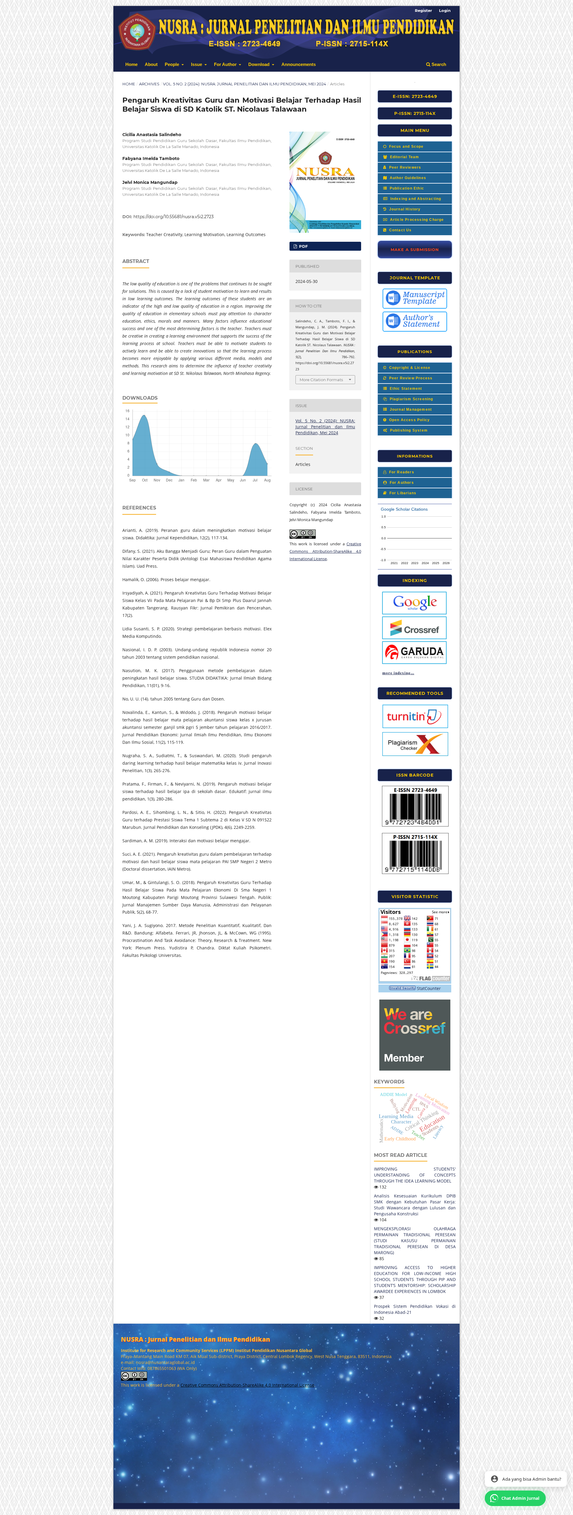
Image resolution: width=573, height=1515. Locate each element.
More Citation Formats (321, 379)
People (172, 64)
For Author (226, 64)
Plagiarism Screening (410, 399)
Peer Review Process (410, 378)
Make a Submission (415, 249)
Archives (149, 83)
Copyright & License (409, 368)
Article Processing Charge (416, 220)
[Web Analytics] (402, 988)
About (151, 64)
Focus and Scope (405, 146)
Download (259, 64)
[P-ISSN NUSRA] (415, 873)
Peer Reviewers (404, 167)
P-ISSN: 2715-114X (415, 113)
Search (438, 64)
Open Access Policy (409, 420)
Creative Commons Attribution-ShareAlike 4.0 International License (325, 551)
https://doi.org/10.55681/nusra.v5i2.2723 (173, 216)
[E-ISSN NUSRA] (415, 825)
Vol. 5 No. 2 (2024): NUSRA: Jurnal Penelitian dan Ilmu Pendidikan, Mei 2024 (244, 83)
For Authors (401, 483)
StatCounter (429, 988)
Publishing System (408, 430)
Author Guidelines (407, 178)
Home (131, 64)
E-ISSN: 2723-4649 (415, 96)
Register (423, 10)
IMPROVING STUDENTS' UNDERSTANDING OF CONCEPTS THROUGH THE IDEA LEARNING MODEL (415, 1175)
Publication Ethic (406, 188)
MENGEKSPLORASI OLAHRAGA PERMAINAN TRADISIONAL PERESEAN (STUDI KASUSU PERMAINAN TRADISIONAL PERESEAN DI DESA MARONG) (415, 1240)
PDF (303, 246)
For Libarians (402, 493)
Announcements (298, 64)
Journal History (404, 209)
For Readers (401, 472)
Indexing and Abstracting (415, 199)
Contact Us (400, 230)
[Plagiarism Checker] (415, 755)
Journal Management (410, 409)
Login (445, 10)
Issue (197, 64)
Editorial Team (404, 157)
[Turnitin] (415, 728)
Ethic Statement (405, 389)
